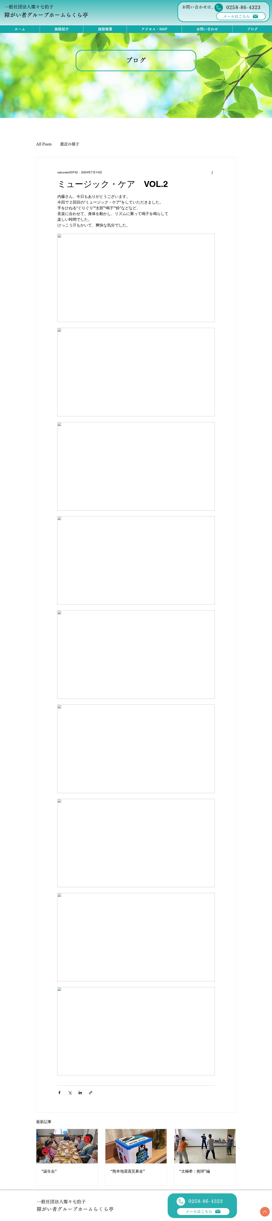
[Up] (265, 1212)
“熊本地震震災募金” (127, 1171)
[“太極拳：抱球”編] (205, 1146)
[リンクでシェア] (91, 1093)
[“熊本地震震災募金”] (136, 1146)
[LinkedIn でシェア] (80, 1093)
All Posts (44, 144)
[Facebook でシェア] (59, 1093)
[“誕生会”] (67, 1146)
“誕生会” (49, 1171)
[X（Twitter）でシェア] (70, 1093)
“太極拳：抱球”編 (194, 1171)
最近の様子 (69, 144)
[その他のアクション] (212, 172)
